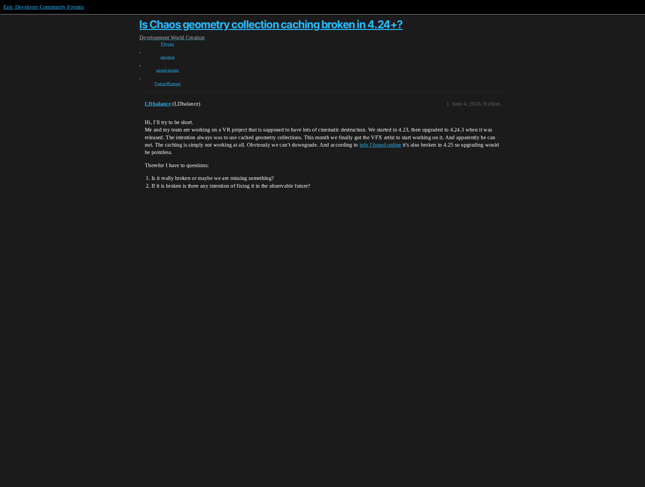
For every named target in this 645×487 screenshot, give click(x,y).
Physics (167, 44)
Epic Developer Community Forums (43, 7)
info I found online (380, 145)
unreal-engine (167, 70)
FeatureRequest (167, 83)
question (168, 57)
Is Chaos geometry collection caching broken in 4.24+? (271, 24)
